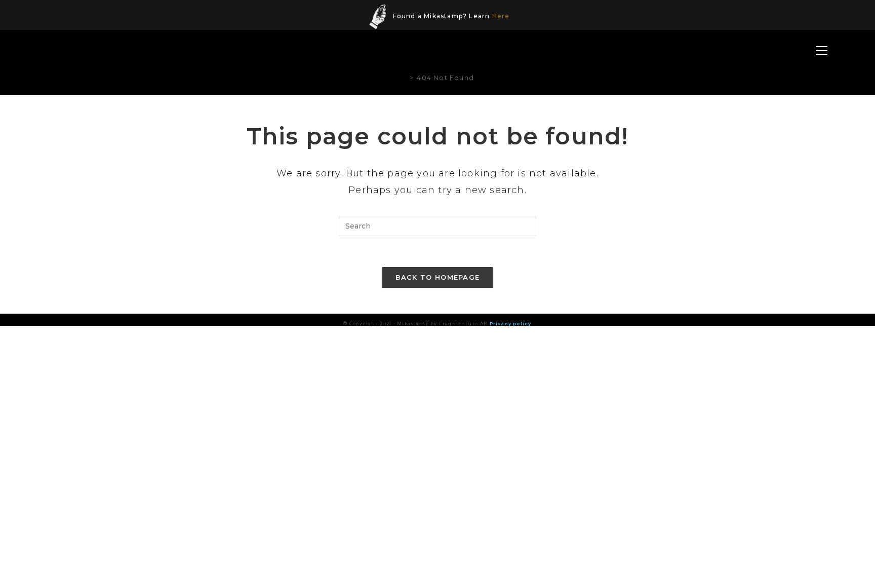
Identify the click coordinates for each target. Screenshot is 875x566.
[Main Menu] (821, 51)
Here (501, 16)
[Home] (404, 77)
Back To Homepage (437, 277)
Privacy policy (511, 323)
